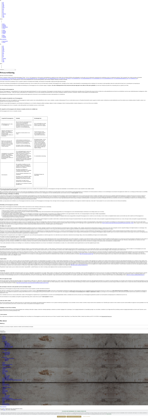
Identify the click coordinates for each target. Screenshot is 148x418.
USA (3, 15)
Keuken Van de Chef (8, 347)
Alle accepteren (61, 416)
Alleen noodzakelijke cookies (73, 416)
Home (3, 23)
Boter (6, 350)
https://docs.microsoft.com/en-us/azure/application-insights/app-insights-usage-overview (33, 282)
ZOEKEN (2, 69)
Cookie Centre (5, 370)
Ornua (3, 363)
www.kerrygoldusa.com (21, 78)
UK (3, 14)
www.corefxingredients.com (5, 79)
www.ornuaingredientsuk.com (85, 78)
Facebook (4, 31)
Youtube (3, 33)
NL (3, 10)
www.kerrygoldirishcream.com (31, 78)
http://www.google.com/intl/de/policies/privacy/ (135, 274)
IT (2, 57)
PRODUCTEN (5, 349)
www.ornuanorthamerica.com (107, 78)
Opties (3, 380)
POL (3, 6)
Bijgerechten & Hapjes (9, 346)
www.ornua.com (62, 78)
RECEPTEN (4, 341)
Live (5, 355)
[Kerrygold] (3, 39)
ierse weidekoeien (5, 377)
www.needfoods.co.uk (133, 78)
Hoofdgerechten (8, 344)
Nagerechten (7, 343)
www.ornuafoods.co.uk (75, 78)
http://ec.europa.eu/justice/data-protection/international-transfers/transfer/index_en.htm (117, 222)
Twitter (3, 30)
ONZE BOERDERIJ (6, 352)
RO (3, 11)
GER (3, 61)
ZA (3, 8)
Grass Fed (4, 373)
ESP (3, 4)
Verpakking (7, 359)
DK (3, 12)
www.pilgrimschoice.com (42, 78)
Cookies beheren (86, 416)
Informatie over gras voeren (7, 364)
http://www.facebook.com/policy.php (86, 253)
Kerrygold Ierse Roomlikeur (7, 378)
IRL (3, 3)
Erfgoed (3, 28)
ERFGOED (4, 357)
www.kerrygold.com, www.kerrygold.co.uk (8, 78)
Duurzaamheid (5, 371)
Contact (3, 362)
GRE (3, 5)
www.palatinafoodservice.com (53, 78)
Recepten (4, 24)
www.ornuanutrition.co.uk (97, 78)
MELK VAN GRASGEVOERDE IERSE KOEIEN (12, 379)
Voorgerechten (7, 345)
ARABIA (4, 13)
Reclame (6, 360)
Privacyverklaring (5, 384)
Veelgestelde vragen (6, 365)
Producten (4, 37)
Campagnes (4, 368)
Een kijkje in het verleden (9, 358)
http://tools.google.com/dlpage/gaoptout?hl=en (79, 264)
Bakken (6, 342)
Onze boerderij (5, 27)
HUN (3, 7)
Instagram (4, 32)
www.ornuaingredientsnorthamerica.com (120, 78)
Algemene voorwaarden (6, 367)
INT (3, 2)
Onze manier (7, 354)
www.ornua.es (68, 78)
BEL (3, 9)
